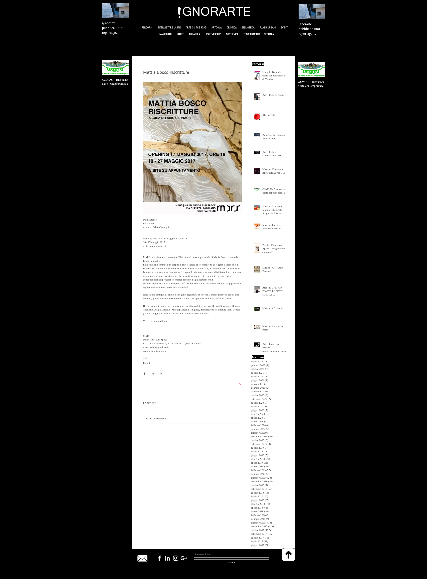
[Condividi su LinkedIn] (161, 373)
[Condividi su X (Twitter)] (152, 373)
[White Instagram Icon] (175, 558)
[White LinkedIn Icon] (167, 558)
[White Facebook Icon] (159, 558)
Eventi (146, 363)
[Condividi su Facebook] (144, 373)
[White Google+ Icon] (183, 558)
